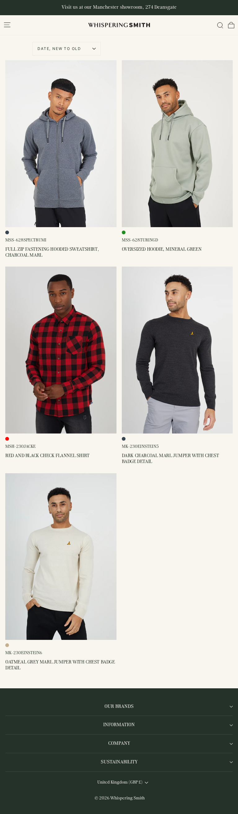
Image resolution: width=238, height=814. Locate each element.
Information (119, 724)
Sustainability (119, 762)
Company (119, 743)
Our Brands (119, 706)
